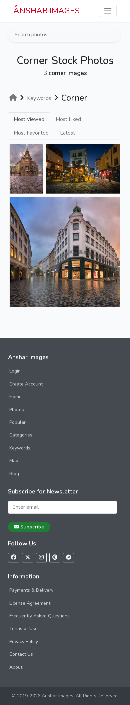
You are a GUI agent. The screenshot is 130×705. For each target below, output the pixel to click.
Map (13, 460)
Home (15, 396)
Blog (14, 473)
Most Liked (68, 119)
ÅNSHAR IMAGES (46, 10)
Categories (20, 435)
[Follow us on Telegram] (68, 557)
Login (15, 371)
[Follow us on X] (27, 557)
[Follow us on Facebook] (13, 557)
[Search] (115, 34)
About (15, 667)
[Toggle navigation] (108, 11)
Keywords (19, 448)
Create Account (26, 384)
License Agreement (29, 603)
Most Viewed (29, 119)
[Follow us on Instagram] (41, 557)
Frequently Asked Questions (39, 616)
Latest (67, 133)
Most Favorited (31, 133)
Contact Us (21, 654)
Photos (16, 409)
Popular (17, 422)
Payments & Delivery (31, 590)
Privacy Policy (23, 641)
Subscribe (32, 526)
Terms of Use (23, 628)
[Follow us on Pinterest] (54, 557)
